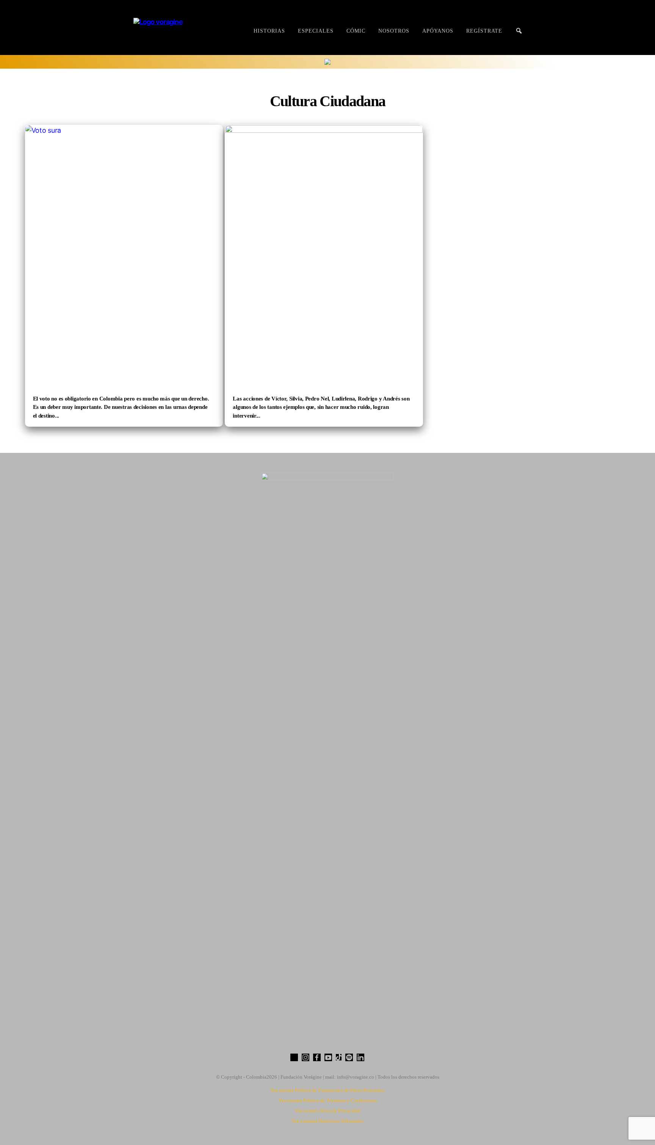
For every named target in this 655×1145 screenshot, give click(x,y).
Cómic (355, 31)
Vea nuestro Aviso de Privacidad (327, 1111)
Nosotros (393, 31)
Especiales (316, 31)
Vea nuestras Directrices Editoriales (327, 1121)
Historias (269, 31)
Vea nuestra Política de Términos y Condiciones (328, 1100)
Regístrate (484, 31)
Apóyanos (437, 31)
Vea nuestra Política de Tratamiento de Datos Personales (327, 1090)
